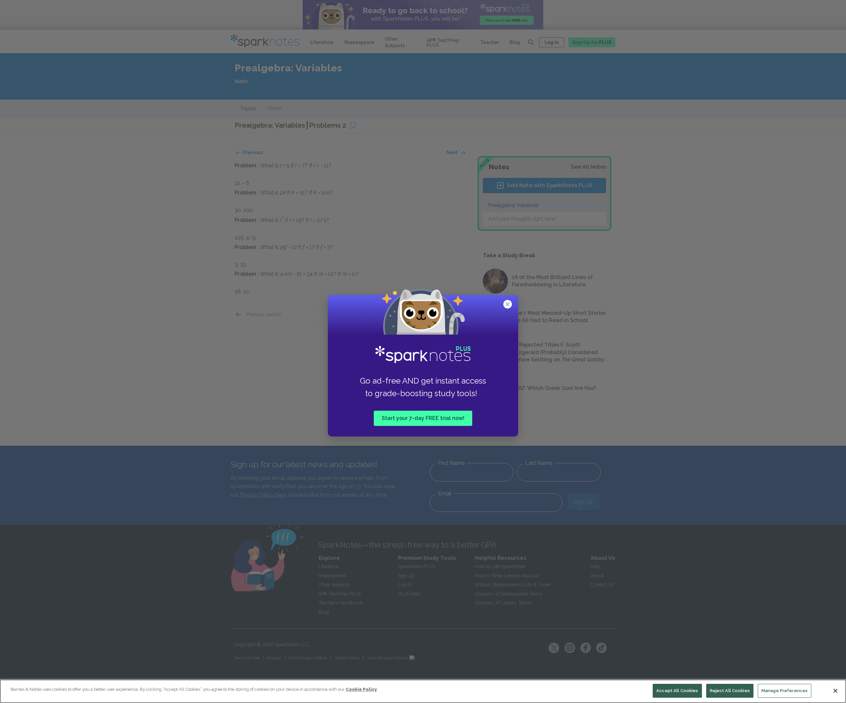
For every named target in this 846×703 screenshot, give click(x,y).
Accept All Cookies (677, 690)
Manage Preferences (784, 690)
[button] (508, 305)
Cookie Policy (361, 689)
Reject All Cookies (730, 690)
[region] (423, 691)
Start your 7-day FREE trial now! (423, 418)
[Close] (835, 690)
